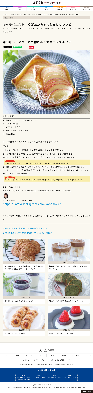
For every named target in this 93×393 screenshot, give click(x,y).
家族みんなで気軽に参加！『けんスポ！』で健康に (28, 232)
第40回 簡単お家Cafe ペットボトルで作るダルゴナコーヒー (68, 267)
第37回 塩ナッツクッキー (15, 333)
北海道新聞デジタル (26, 364)
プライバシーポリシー (40, 360)
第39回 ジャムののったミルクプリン (19, 301)
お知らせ (26, 360)
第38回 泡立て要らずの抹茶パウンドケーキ (66, 301)
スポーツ (20, 9)
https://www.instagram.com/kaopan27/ (32, 204)
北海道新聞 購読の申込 (44, 364)
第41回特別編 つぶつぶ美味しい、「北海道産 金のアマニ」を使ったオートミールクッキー (24, 267)
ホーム (6, 355)
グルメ (60, 9)
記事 (7, 9)
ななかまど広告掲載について (60, 360)
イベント (73, 9)
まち (46, 9)
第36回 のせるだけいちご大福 (61, 333)
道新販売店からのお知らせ (64, 364)
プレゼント (86, 9)
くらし (33, 9)
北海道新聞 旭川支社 (46, 370)
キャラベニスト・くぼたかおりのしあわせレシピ (32, 14)
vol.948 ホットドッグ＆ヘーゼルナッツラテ (26, 228)
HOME (5, 14)
